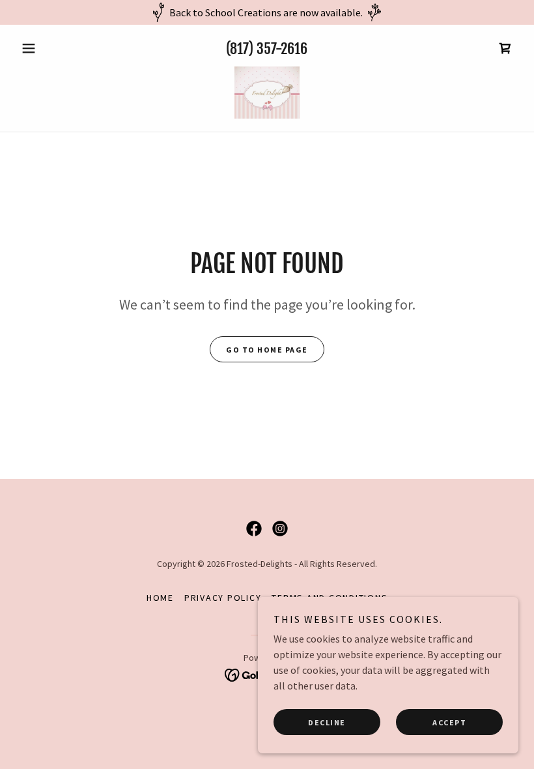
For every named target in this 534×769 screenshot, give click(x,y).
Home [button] (160, 597)
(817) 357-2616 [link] (266, 48)
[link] (505, 48)
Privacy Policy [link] (223, 597)
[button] (53, 48)
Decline (327, 722)
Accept (449, 722)
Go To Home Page (267, 350)
